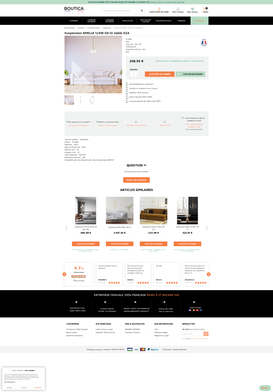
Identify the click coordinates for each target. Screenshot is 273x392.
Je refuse (9, 387)
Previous (66, 226)
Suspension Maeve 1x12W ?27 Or (187, 228)
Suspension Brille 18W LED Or (119, 227)
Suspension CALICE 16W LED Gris (153, 228)
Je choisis (23, 387)
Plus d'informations (9, 382)
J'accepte (37, 387)
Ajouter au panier (159, 74)
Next (206, 226)
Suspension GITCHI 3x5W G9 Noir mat (86, 228)
